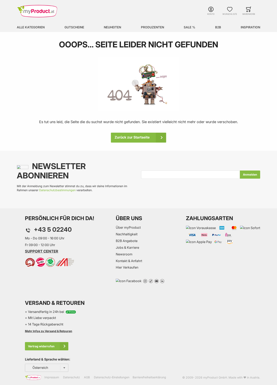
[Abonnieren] (250, 175)
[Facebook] (129, 281)
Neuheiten (112, 27)
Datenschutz (71, 377)
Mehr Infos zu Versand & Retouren (48, 331)
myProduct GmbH (215, 377)
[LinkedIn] (162, 281)
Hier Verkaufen (127, 267)
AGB (87, 377)
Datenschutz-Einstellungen (111, 377)
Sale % (189, 27)
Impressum (51, 377)
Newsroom (124, 254)
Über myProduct (128, 227)
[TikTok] (151, 281)
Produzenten (152, 27)
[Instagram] (145, 281)
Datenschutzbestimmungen (57, 190)
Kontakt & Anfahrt (129, 261)
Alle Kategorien (31, 27)
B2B (218, 27)
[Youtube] (157, 281)
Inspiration (250, 27)
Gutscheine (74, 27)
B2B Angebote (126, 241)
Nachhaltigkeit (126, 234)
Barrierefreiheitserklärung (149, 377)
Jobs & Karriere (127, 247)
